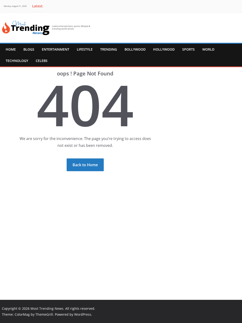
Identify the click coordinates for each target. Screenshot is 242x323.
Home (11, 49)
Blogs (28, 49)
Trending (108, 49)
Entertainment (55, 49)
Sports (188, 49)
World (208, 49)
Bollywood (135, 49)
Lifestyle (85, 49)
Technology (17, 60)
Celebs (42, 60)
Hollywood (164, 49)
